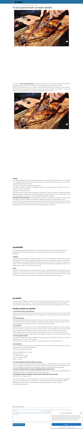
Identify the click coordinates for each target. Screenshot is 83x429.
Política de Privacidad (70, 426)
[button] (80, 413)
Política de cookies (62, 426)
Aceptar (66, 424)
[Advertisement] (41, 56)
